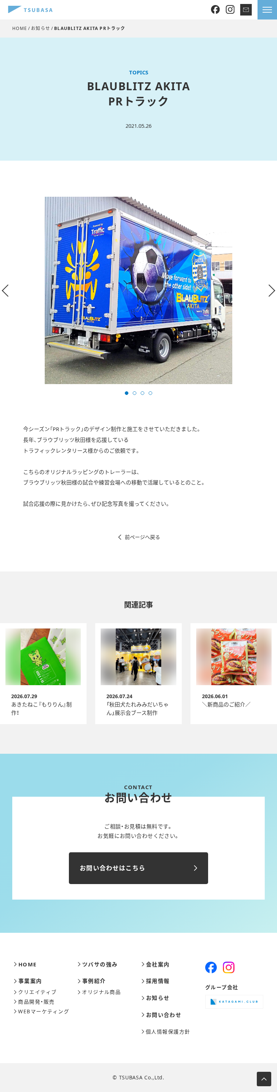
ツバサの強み (100, 964)
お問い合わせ (163, 1015)
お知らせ (40, 28)
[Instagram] (230, 9)
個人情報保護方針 (168, 1031)
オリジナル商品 (101, 992)
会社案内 (158, 964)
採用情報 (158, 981)
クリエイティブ (37, 992)
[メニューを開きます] (267, 9)
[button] (126, 393)
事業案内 (30, 981)
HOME (19, 28)
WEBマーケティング (43, 1011)
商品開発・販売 (36, 1001)
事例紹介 (94, 981)
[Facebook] (215, 9)
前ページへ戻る (142, 537)
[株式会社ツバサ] (30, 10)
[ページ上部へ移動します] (264, 1079)
